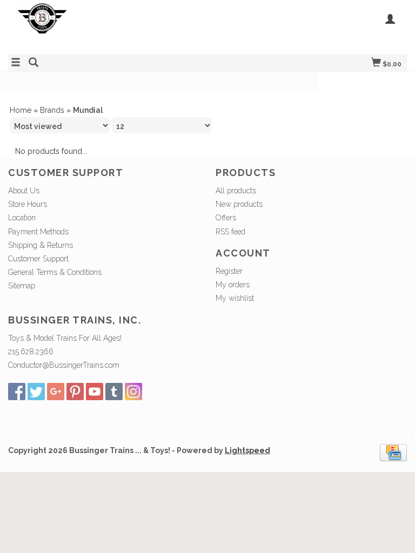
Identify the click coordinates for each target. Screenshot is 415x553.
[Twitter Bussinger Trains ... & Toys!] (36, 391)
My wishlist (235, 298)
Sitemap (21, 285)
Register (229, 271)
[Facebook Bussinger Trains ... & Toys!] (16, 391)
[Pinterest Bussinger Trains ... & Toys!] (75, 391)
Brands (52, 110)
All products (236, 190)
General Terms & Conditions (55, 272)
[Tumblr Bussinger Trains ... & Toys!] (114, 391)
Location (22, 217)
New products (239, 204)
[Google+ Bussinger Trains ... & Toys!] (55, 391)
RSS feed (230, 231)
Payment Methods (38, 231)
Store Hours (27, 204)
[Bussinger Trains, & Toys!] (107, 25)
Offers (226, 217)
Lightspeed (247, 450)
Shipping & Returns (40, 245)
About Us (23, 190)
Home (20, 110)
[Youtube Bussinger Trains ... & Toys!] (94, 391)
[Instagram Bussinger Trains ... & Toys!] (133, 391)
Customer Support (38, 258)
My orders (233, 284)
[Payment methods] (393, 452)
